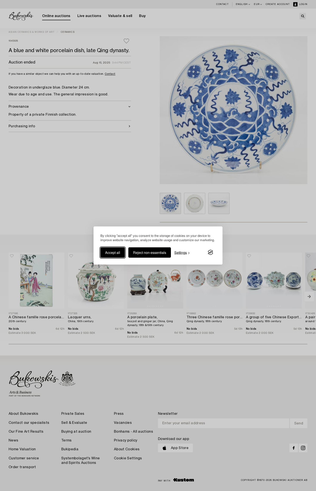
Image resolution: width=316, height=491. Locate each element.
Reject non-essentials (149, 252)
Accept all (112, 252)
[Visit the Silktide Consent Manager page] (210, 252)
